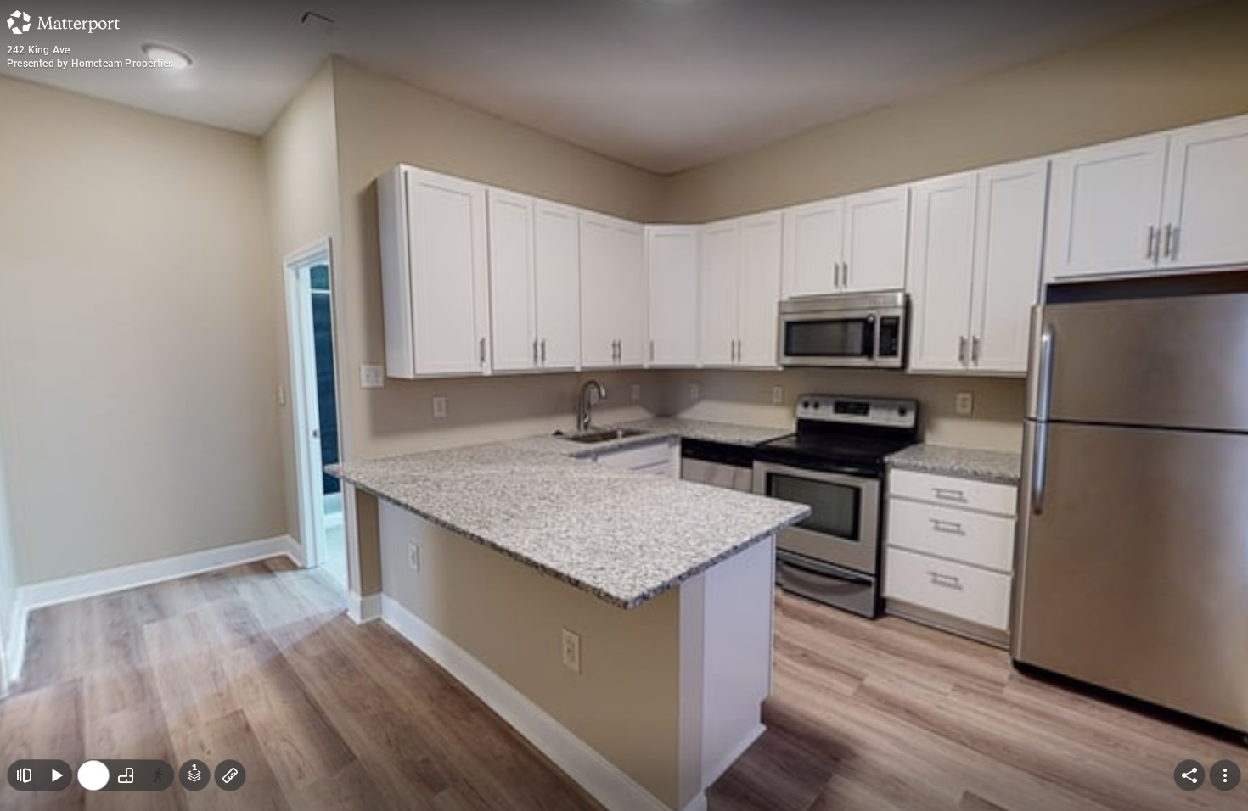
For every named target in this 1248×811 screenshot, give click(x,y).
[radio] (93, 775)
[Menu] (1225, 775)
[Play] (56, 775)
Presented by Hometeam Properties (90, 64)
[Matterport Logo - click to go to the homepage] (63, 22)
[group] (125, 775)
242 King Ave (38, 50)
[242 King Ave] (624, 405)
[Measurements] (230, 775)
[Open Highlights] (23, 775)
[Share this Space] (1189, 775)
